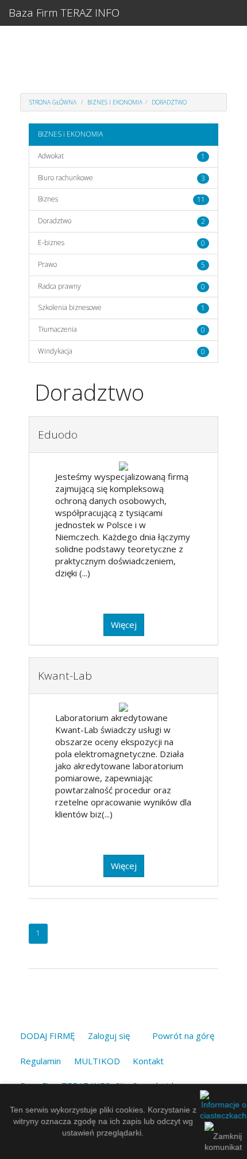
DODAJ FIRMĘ (47, 1035)
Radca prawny (59, 286)
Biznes (48, 199)
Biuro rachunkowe (65, 178)
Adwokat (51, 156)
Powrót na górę (183, 1035)
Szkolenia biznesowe (70, 307)
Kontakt (148, 1061)
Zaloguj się (109, 1035)
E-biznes (51, 242)
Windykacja (55, 351)
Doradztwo (169, 102)
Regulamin (40, 1061)
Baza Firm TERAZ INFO (64, 12)
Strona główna (52, 102)
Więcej (124, 624)
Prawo (47, 264)
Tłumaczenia (57, 329)
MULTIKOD (97, 1061)
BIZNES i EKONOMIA (114, 102)
